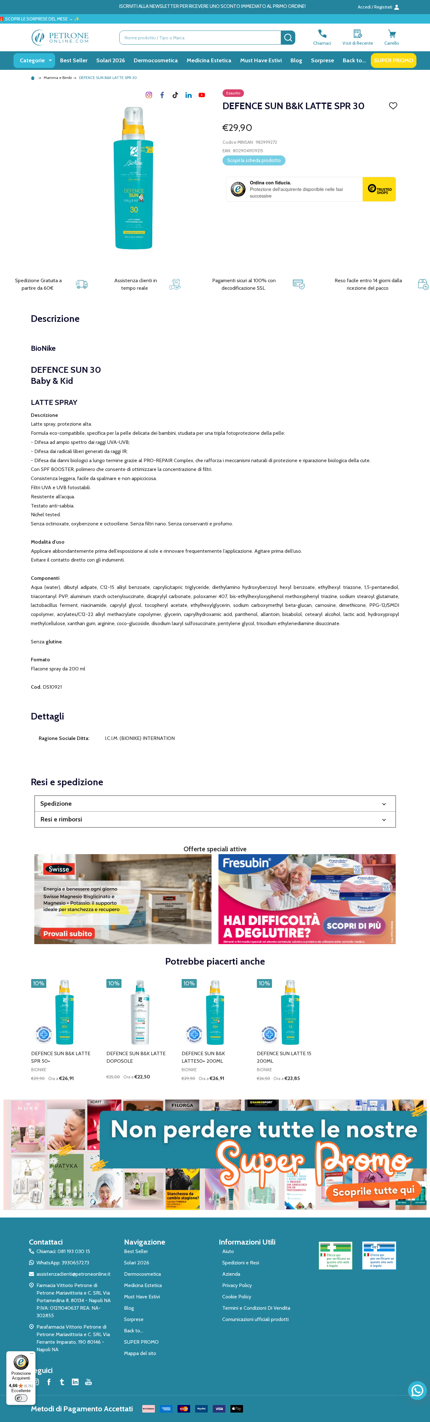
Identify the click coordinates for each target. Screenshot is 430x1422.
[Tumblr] (175, 95)
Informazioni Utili (247, 1241)
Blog (296, 60)
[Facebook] (162, 95)
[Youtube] (201, 95)
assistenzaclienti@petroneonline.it (73, 1274)
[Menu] (32, 1355)
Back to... (354, 60)
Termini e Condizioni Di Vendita (256, 1308)
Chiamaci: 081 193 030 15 (63, 1251)
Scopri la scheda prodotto (254, 160)
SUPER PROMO (393, 60)
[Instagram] (149, 95)
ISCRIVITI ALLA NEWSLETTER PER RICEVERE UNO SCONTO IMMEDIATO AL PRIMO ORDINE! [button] (212, 6)
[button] (215, 803)
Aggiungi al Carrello (76, 1089)
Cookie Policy (236, 1297)
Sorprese (322, 60)
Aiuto (228, 1251)
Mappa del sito (140, 1353)
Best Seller (74, 60)
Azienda (231, 1274)
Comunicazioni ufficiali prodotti (255, 1319)
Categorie (32, 60)
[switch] (21, 1398)
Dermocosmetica (156, 60)
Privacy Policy (237, 1285)
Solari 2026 (110, 60)
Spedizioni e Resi (240, 1263)
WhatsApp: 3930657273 (63, 1263)
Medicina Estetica (209, 60)
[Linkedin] (188, 95)
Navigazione (144, 1241)
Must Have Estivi (261, 60)
